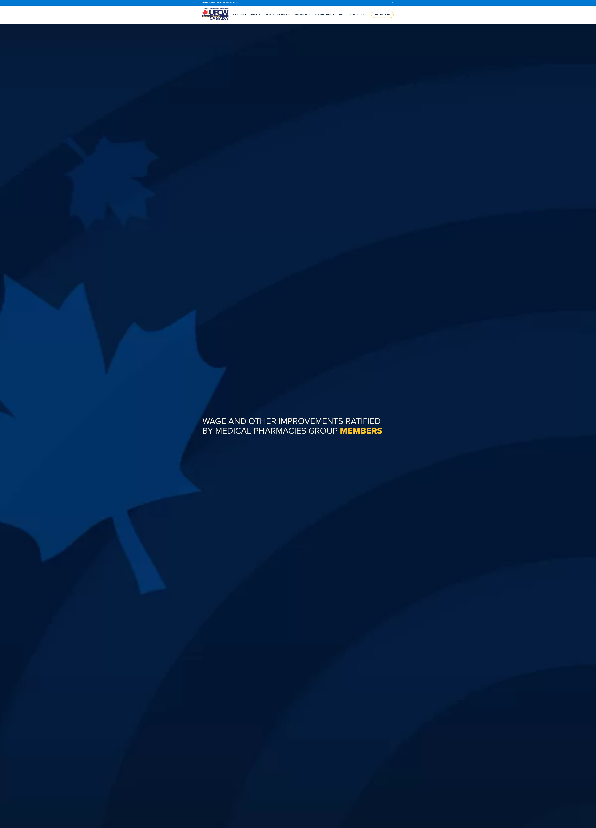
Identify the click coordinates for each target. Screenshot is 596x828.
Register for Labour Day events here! (220, 2)
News (254, 14)
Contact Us (357, 14)
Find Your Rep (382, 14)
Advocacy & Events (276, 14)
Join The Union (323, 14)
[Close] (393, 2)
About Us (238, 14)
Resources (301, 14)
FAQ (341, 14)
